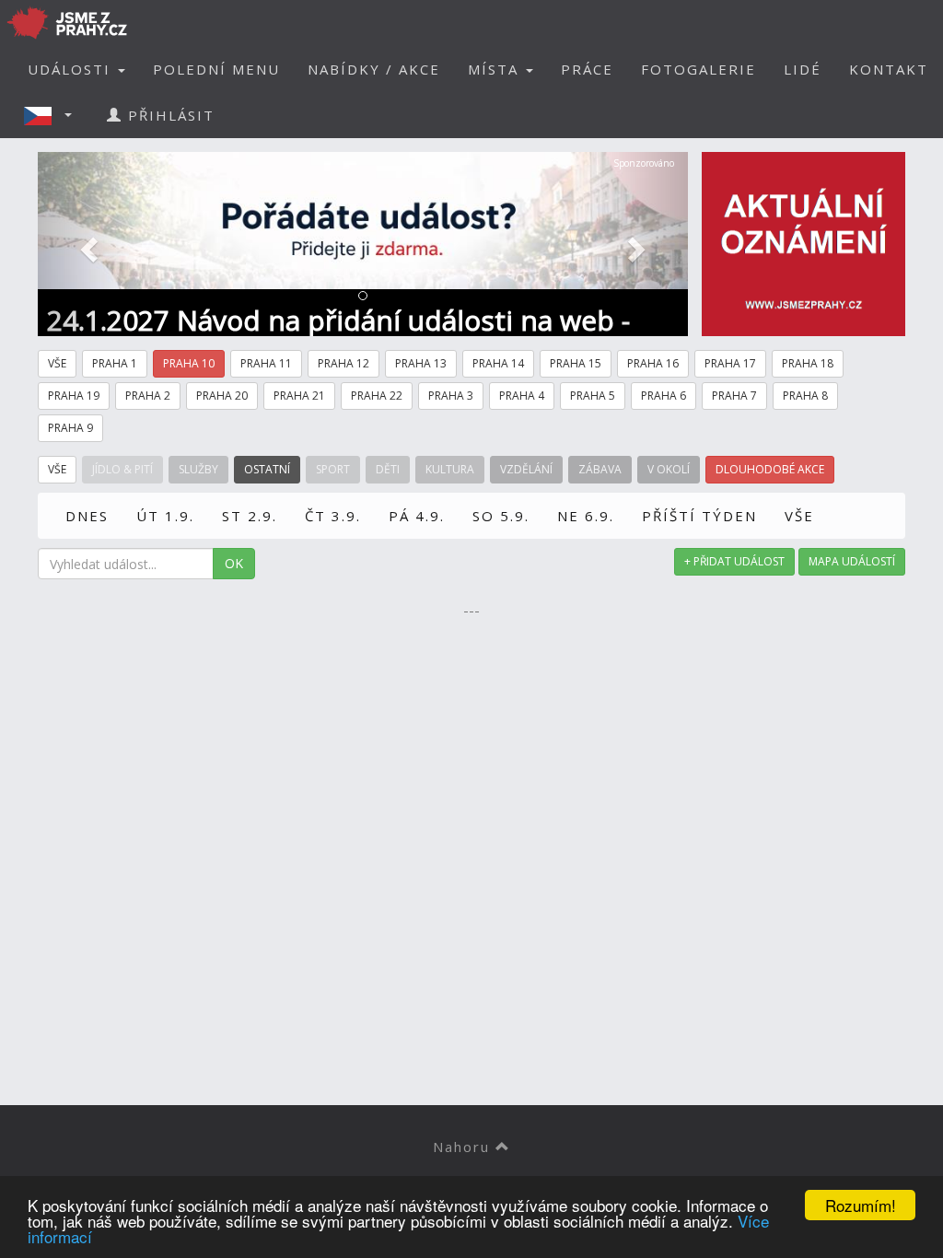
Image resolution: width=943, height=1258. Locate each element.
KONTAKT (888, 69)
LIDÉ (802, 69)
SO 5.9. (501, 516)
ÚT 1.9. (165, 516)
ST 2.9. (249, 516)
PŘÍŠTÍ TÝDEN (699, 516)
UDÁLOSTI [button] (72, 69)
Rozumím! (860, 1205)
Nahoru (464, 1146)
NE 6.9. (585, 516)
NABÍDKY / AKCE (374, 69)
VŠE (799, 516)
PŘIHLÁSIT (168, 115)
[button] (53, 115)
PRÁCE (587, 69)
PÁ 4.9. (417, 516)
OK (234, 563)
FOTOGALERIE (698, 69)
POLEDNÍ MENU (216, 69)
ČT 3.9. (333, 516)
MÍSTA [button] (496, 69)
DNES (87, 516)
